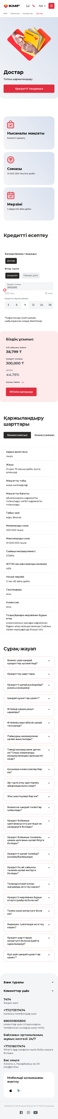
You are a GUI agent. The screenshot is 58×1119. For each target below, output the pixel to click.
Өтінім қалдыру (21, 391)
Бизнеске (15, 13)
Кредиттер (28, 13)
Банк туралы (14, 982)
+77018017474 (14, 1046)
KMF (5, 13)
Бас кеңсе (11, 1060)
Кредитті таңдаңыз (29, 88)
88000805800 (15, 1021)
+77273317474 (14, 1010)
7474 (7, 999)
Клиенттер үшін (16, 991)
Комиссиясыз (17, 435)
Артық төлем (13, 382)
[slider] (4, 290)
